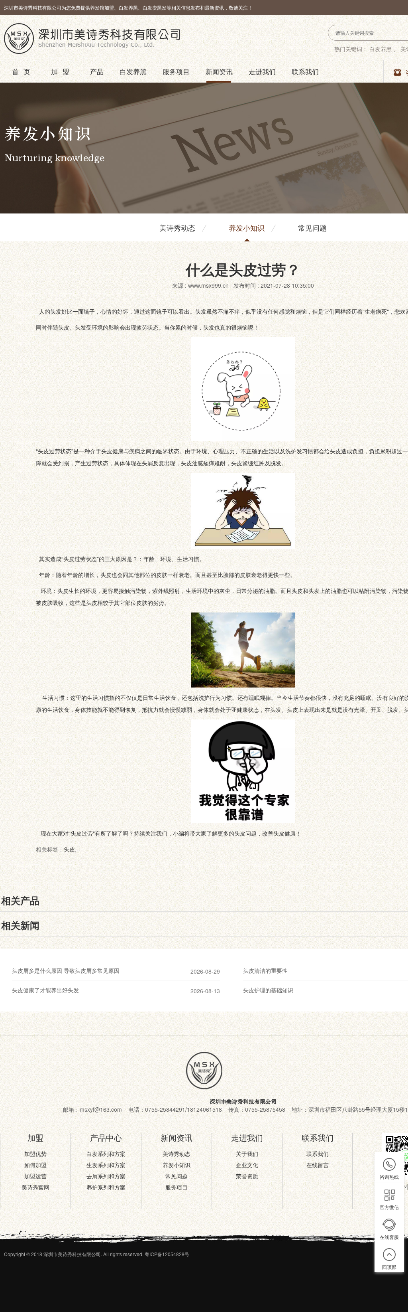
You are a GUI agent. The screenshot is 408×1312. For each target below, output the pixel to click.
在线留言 (317, 1165)
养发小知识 (247, 227)
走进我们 (262, 71)
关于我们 (247, 1154)
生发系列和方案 (106, 1165)
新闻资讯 (219, 71)
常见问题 (312, 227)
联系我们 (305, 71)
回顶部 (389, 1266)
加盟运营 (35, 1176)
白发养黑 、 (384, 49)
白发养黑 (133, 71)
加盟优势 (35, 1154)
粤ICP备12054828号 (167, 1254)
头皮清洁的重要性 (265, 970)
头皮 (69, 849)
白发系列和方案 (106, 1154)
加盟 (62, 71)
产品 (97, 71)
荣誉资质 (247, 1176)
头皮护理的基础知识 (268, 990)
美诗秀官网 (35, 1187)
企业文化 (247, 1165)
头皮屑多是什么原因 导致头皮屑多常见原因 (66, 970)
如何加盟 (35, 1165)
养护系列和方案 (106, 1187)
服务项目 (176, 71)
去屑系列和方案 (106, 1176)
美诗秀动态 (177, 227)
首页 (23, 71)
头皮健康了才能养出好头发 (45, 990)
